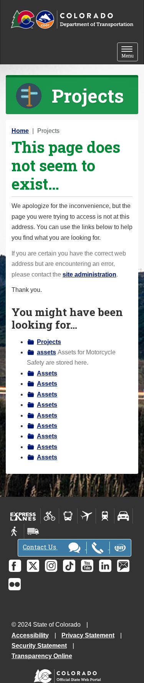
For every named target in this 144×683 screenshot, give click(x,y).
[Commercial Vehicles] (33, 531)
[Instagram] (51, 566)
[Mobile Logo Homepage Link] (72, 19)
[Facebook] (15, 566)
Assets (47, 373)
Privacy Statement (87, 635)
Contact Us (40, 547)
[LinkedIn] (105, 566)
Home (20, 131)
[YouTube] (87, 566)
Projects (49, 342)
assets (46, 352)
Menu (129, 53)
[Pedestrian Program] (14, 531)
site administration (89, 274)
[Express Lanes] (23, 516)
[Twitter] (33, 566)
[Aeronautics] (86, 516)
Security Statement (39, 645)
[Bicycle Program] (49, 516)
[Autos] (123, 516)
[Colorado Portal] (69, 674)
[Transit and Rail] (68, 516)
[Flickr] (14, 584)
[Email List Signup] (123, 566)
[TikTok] (69, 566)
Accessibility (30, 635)
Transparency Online (42, 656)
